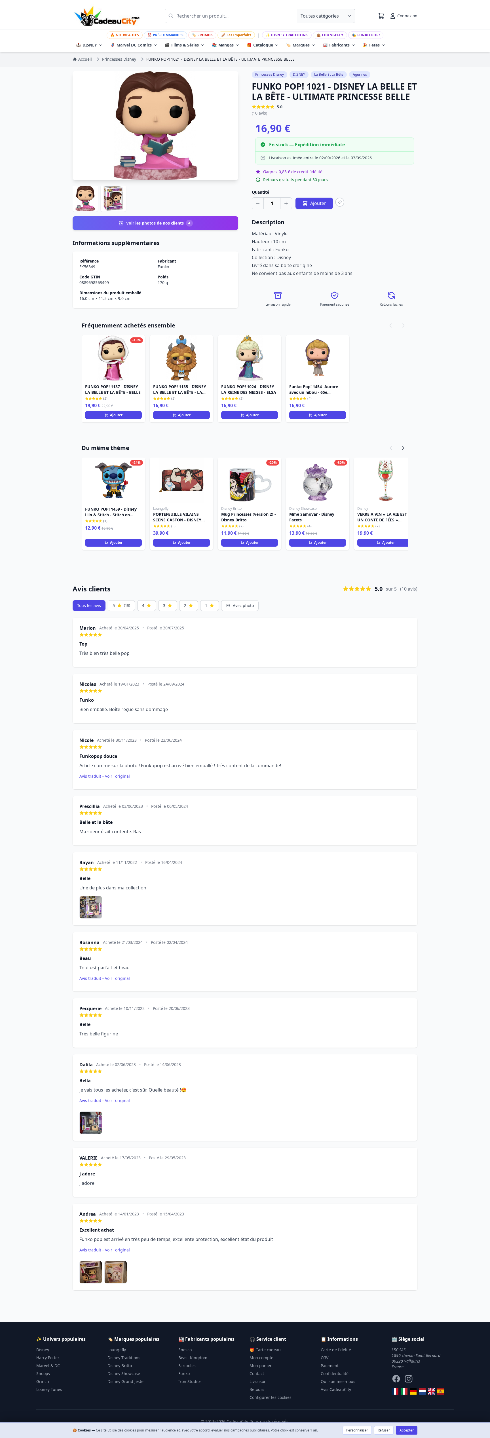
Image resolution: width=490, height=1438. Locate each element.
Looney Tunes (49, 1389)
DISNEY (86, 45)
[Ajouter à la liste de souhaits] (339, 202)
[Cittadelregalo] (404, 1391)
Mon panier (261, 1365)
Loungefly (329, 35)
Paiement (330, 1365)
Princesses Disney (269, 74)
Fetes (371, 45)
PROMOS (202, 35)
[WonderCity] (413, 1391)
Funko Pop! (366, 35)
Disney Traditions (287, 35)
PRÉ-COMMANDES (165, 35)
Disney (42, 1349)
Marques (298, 45)
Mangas (223, 45)
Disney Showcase (123, 1373)
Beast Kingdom (192, 1357)
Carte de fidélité (336, 1349)
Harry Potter (47, 1357)
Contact (257, 1373)
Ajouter (116, 415)
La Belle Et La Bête (328, 74)
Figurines (359, 74)
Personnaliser (357, 1430)
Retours (257, 1389)
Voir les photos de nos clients (158, 223)
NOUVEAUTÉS (124, 35)
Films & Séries (182, 45)
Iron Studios (190, 1381)
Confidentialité (335, 1373)
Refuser (384, 1430)
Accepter (407, 1430)
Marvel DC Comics (131, 45)
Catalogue (260, 45)
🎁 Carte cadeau (265, 1349)
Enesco (185, 1349)
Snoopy (43, 1373)
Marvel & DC (48, 1365)
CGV (324, 1357)
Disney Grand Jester (126, 1381)
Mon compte (261, 1357)
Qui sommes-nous (338, 1381)
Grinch (42, 1381)
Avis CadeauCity (336, 1389)
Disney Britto (119, 1365)
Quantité (260, 192)
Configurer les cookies (271, 1397)
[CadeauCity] (395, 1391)
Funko (163, 266)
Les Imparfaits (236, 35)
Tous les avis (89, 605)
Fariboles (187, 1365)
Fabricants (336, 45)
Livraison (258, 1381)
